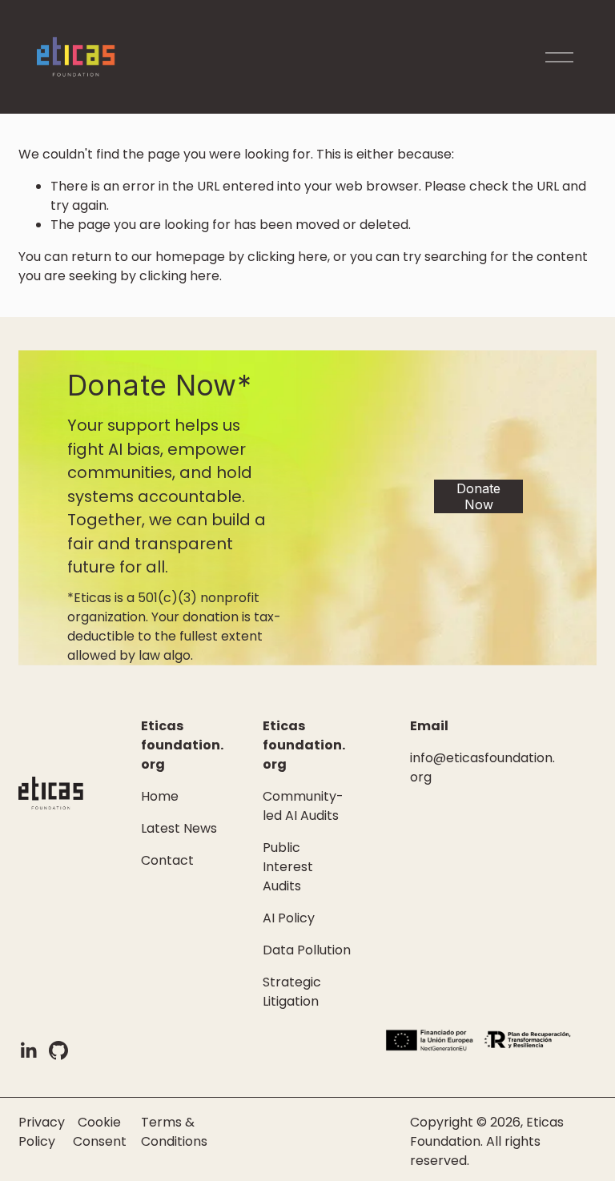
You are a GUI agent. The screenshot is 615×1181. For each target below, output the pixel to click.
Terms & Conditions (174, 1132)
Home (160, 796)
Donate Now (478, 496)
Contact (167, 860)
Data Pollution (307, 950)
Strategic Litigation (292, 991)
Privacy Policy (41, 1132)
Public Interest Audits (288, 866)
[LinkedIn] (28, 1050)
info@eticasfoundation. (482, 758)
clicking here (287, 256)
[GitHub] (58, 1050)
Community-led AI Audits (303, 806)
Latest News (179, 828)
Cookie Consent (100, 1132)
